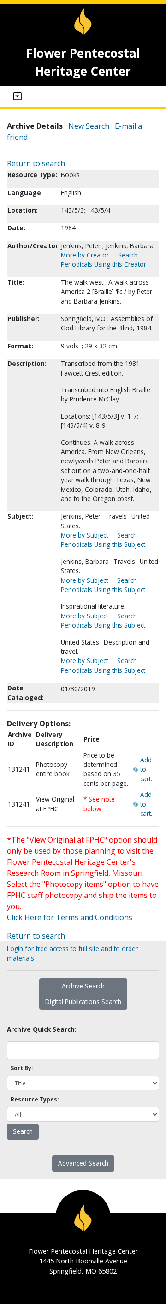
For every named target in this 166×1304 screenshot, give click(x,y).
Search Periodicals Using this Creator (103, 260)
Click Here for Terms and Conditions (69, 917)
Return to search (36, 163)
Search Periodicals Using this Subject (103, 540)
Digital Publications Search (83, 1001)
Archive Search (83, 985)
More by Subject (84, 535)
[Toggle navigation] (17, 96)
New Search (88, 126)
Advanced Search (83, 1163)
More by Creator (85, 255)
